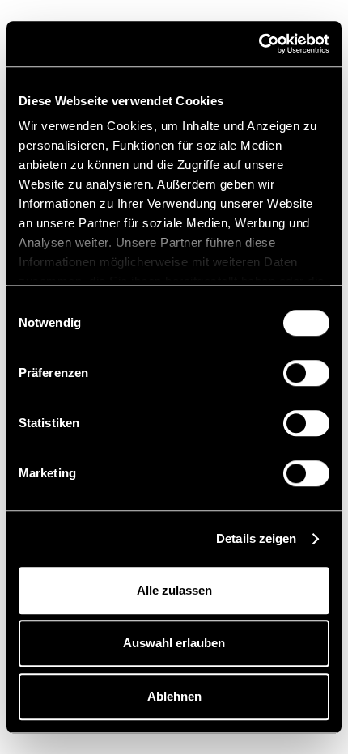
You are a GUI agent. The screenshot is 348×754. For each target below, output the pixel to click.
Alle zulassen (174, 590)
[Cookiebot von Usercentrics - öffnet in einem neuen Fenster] (258, 43)
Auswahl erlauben (174, 643)
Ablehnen (174, 696)
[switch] (306, 373)
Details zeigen (256, 538)
